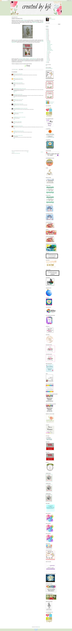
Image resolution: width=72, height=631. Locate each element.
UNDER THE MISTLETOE (50, 50)
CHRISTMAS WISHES (49, 49)
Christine (15, 99)
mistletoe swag (34, 22)
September (48, 52)
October (48, 51)
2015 (47, 61)
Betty (46, 65)
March (48, 58)
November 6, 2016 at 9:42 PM (24, 108)
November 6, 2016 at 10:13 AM (22, 88)
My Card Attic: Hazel (16, 88)
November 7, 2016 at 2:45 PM (18, 121)
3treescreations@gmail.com (17, 108)
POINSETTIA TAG (49, 48)
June (47, 55)
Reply (14, 80)
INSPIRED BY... (48, 43)
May (47, 56)
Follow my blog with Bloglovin (49, 68)
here (24, 60)
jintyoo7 (15, 78)
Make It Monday (24, 20)
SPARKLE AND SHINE (49, 44)
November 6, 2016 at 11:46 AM (19, 99)
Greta (14, 94)
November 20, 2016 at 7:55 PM (19, 135)
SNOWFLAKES (48, 46)
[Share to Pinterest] (22, 69)
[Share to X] (20, 69)
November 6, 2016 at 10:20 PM (19, 112)
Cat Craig (15, 112)
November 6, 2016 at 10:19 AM (18, 94)
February (48, 59)
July (47, 54)
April (47, 57)
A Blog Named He (33, 58)
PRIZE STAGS (48, 42)
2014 (47, 62)
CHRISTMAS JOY (49, 47)
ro (36, 58)
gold (42, 22)
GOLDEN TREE (49, 45)
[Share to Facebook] (21, 69)
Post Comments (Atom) (17, 153)
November (48, 41)
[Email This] (19, 69)
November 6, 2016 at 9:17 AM (19, 78)
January (48, 60)
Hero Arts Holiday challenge (24, 58)
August (48, 53)
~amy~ (14, 135)
